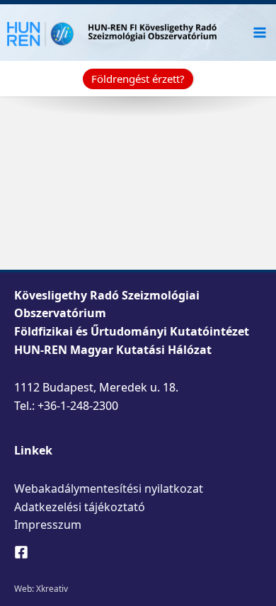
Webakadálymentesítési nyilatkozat (108, 488)
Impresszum (47, 524)
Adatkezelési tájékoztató (79, 507)
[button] (138, 79)
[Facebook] (21, 552)
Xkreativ (52, 589)
